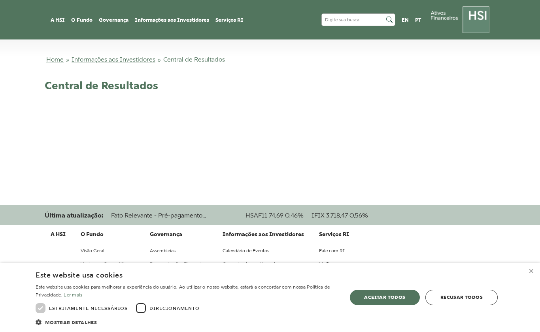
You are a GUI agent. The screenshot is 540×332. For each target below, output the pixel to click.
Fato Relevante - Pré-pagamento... (158, 215)
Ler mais (73, 295)
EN (405, 20)
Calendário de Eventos (246, 250)
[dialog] (270, 297)
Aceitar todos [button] (384, 297)
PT (418, 20)
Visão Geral (92, 250)
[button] (187, 321)
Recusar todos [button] (461, 297)
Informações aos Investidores (113, 59)
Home (55, 59)
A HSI (58, 20)
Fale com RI (332, 250)
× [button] (531, 271)
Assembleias (163, 250)
